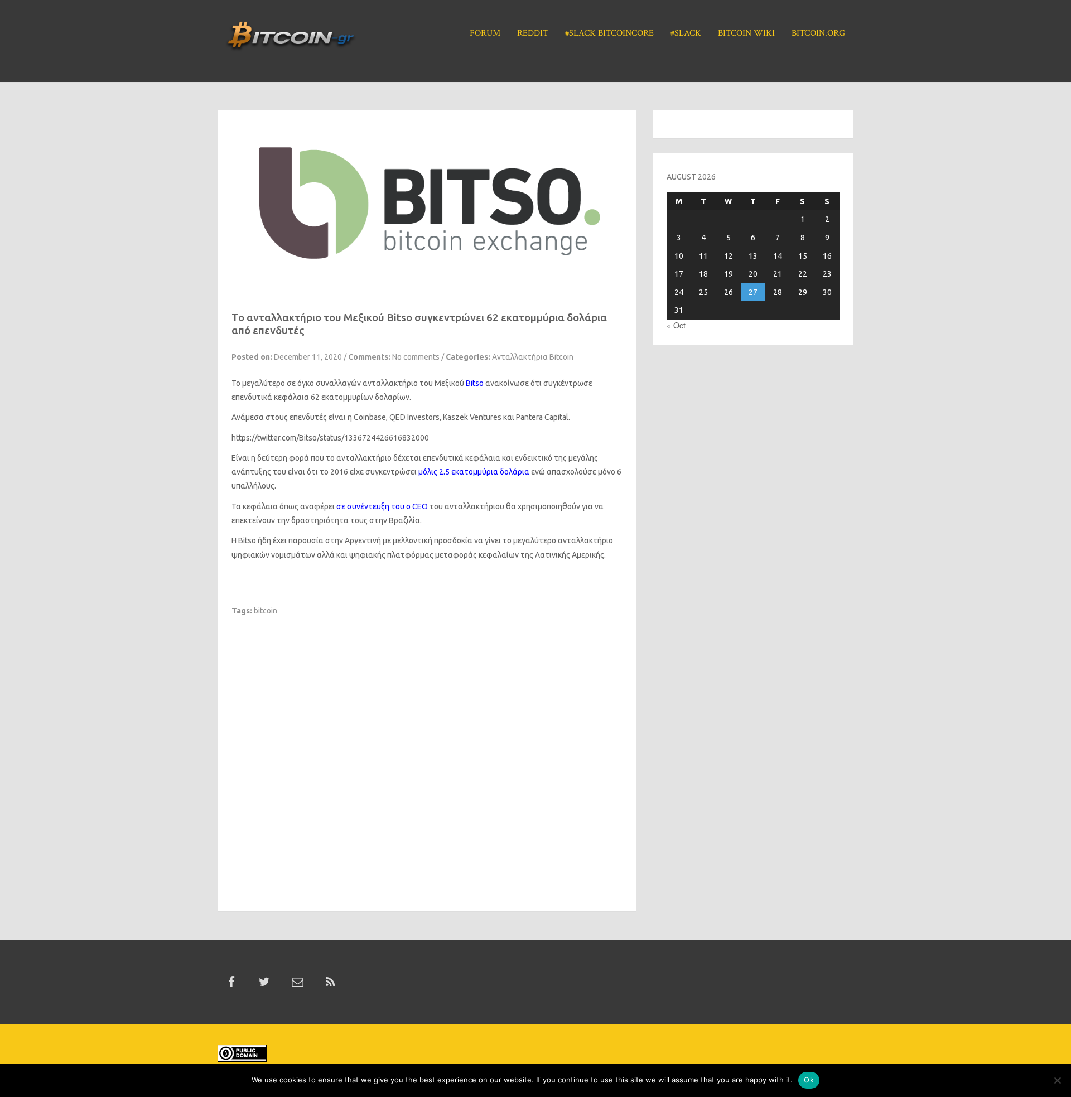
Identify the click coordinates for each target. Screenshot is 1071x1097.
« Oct (676, 325)
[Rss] (330, 982)
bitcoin (265, 610)
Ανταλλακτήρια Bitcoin (532, 356)
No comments (416, 356)
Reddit (532, 33)
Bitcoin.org (818, 33)
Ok (809, 1079)
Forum (485, 33)
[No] (1057, 1080)
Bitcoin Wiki (746, 33)
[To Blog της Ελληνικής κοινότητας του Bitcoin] (291, 39)
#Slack (685, 33)
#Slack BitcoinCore (609, 33)
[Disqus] (426, 755)
